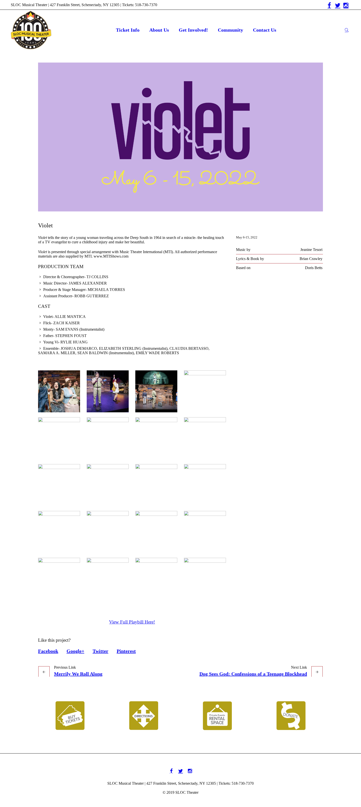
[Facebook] (329, 5)
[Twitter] (337, 5)
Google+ (75, 651)
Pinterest (126, 651)
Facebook (48, 651)
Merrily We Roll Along (78, 674)
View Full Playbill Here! (132, 622)
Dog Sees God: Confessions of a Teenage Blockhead (253, 674)
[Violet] (180, 137)
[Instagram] (346, 5)
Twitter (100, 651)
